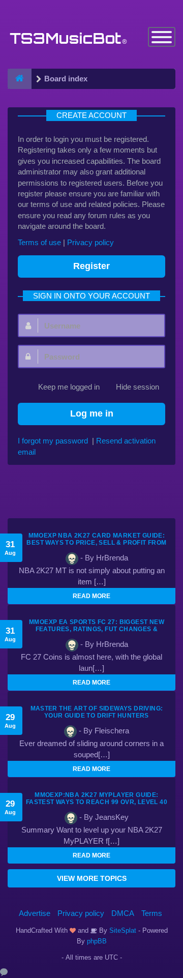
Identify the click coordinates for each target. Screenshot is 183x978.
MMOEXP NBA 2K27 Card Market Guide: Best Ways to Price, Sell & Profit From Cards (96, 542)
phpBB (97, 941)
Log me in (91, 413)
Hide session (137, 386)
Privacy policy (90, 242)
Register (91, 266)
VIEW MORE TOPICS (92, 878)
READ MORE (91, 596)
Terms (151, 913)
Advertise (34, 913)
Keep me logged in (69, 386)
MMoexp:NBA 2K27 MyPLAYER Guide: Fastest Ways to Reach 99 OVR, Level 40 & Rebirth (96, 802)
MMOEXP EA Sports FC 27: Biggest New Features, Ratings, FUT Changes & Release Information (96, 629)
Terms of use (39, 242)
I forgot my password (53, 440)
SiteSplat (121, 930)
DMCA (122, 913)
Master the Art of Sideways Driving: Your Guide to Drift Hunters (96, 712)
